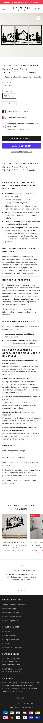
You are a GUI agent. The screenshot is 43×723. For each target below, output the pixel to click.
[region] (21, 575)
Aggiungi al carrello (21, 138)
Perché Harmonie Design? (12, 648)
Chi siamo (6, 632)
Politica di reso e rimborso (12, 617)
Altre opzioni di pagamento (21, 152)
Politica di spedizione (10, 621)
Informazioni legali (9, 609)
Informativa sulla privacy (12, 613)
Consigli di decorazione (11, 640)
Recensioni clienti (9, 636)
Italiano (20, 698)
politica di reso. (8, 483)
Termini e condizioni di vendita (14, 605)
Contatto (5, 644)
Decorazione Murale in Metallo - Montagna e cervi (15, 545)
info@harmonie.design (16, 451)
